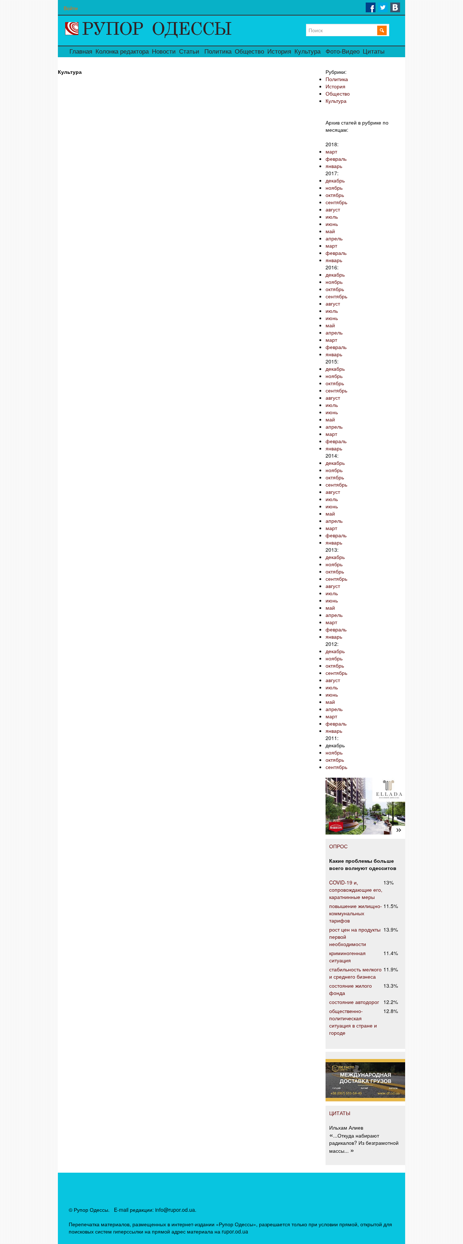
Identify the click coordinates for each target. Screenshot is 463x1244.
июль (332, 216)
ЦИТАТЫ (339, 1113)
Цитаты (374, 51)
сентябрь (336, 202)
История (279, 51)
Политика (218, 51)
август (333, 209)
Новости (164, 51)
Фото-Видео (343, 51)
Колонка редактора (122, 51)
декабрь (335, 180)
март (331, 151)
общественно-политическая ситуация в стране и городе (353, 1021)
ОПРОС (338, 846)
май (330, 231)
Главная (80, 51)
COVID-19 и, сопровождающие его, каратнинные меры (355, 889)
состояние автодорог (354, 1001)
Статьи (189, 51)
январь (334, 165)
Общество (249, 51)
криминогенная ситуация (347, 956)
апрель (334, 238)
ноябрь (334, 187)
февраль (336, 158)
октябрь (335, 194)
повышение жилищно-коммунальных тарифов (355, 913)
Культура (307, 51)
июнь (332, 223)
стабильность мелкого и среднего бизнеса (355, 973)
